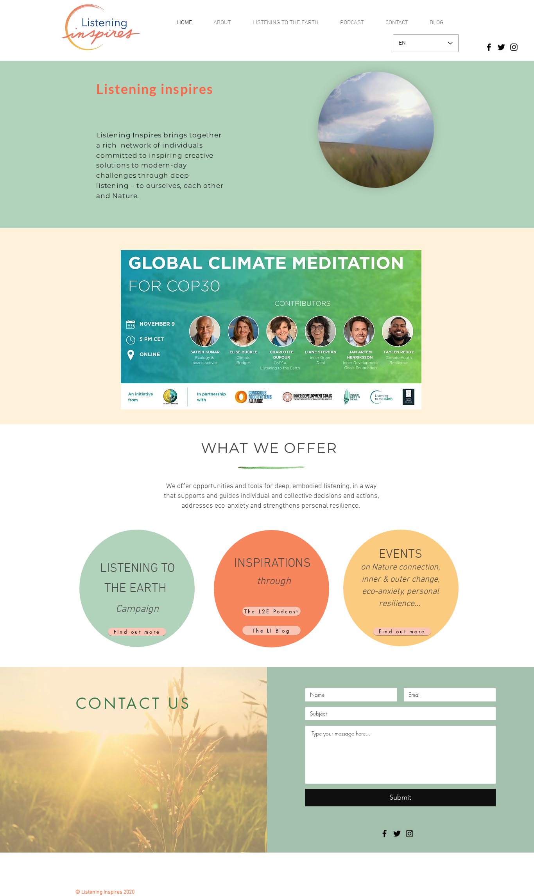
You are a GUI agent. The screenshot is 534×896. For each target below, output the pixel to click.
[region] (137, 588)
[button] (424, 179)
